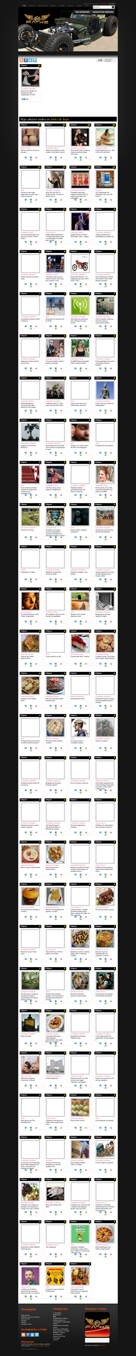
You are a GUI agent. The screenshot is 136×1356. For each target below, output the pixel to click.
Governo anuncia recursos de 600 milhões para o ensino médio (104, 574)
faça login (112, 3)
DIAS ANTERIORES (82, 12)
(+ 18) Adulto (57, 1313)
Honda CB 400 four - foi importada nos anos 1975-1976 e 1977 (80, 278)
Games (48, 991)
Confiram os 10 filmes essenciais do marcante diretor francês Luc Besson (30, 1291)
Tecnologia (98, 190)
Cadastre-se (103, 3)
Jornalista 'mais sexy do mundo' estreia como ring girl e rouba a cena (54, 278)
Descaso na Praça (27, 530)
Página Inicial (25, 1315)
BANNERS (62, 5)
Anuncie (23, 1322)
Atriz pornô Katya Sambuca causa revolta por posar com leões (80, 152)
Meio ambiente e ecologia (61, 1331)
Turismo (23, 570)
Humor (22, 190)
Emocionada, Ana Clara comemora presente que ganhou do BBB (104, 489)
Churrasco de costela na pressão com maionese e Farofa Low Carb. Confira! (30, 1207)
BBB (54, 1316)
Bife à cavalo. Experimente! (30, 867)
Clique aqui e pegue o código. (40, 1346)
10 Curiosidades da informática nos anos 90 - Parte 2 (104, 194)
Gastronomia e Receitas (27, 654)
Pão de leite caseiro (78, 1120)
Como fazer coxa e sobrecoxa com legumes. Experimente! (79, 1291)
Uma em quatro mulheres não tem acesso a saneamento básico (104, 321)
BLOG (86, 5)
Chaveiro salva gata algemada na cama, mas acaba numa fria (29, 194)
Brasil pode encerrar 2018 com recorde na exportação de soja (55, 447)
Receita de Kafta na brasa (104, 909)
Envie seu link (25, 1319)
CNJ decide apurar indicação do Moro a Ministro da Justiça (53, 827)
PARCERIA (53, 5)
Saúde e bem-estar (26, 1076)
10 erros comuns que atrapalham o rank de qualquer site (53, 1164)
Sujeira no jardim (101, 741)
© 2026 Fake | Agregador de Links (29, 1349)
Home (24, 5)
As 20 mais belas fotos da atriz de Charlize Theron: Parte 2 (30, 236)
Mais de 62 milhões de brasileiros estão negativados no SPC (29, 93)
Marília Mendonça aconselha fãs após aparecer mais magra (28, 405)
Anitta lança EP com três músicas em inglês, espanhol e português (79, 1080)
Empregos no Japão (28, 572)
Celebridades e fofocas (52, 148)
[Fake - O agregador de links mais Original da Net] (97, 1336)
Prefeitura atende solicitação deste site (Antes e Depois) (78, 489)
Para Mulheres (57, 1334)
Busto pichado (26, 1036)
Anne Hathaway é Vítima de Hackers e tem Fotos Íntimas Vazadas (104, 278)
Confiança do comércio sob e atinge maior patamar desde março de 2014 (80, 1207)
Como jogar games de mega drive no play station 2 (104, 1038)
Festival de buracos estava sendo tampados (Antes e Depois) (104, 700)
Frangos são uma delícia (104, 445)
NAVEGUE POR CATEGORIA (102, 12)
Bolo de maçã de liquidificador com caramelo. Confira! (101, 953)
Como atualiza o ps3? (53, 656)
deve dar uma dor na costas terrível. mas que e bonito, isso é (55, 194)
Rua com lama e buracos (79, 783)
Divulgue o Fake (26, 1324)
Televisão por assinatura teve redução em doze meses (79, 321)
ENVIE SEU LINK (42, 5)
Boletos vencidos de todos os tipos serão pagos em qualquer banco (80, 869)
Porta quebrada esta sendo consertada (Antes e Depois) (105, 363)
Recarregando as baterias (104, 1120)
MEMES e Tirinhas (26, 148)
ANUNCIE (70, 5)
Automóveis (56, 1315)
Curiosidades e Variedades (28, 88)
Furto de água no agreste (104, 1163)
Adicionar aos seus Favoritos (30, 1317)
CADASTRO (32, 5)
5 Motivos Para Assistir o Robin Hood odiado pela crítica (104, 869)
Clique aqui (102, 1345)
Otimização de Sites (78, 699)
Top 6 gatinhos (51, 1247)
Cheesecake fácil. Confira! (80, 656)
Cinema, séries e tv (51, 232)
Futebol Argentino (52, 1078)
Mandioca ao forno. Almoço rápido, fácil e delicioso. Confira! (80, 953)
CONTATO (79, 5)
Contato (23, 1320)
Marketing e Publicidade (77, 696)
